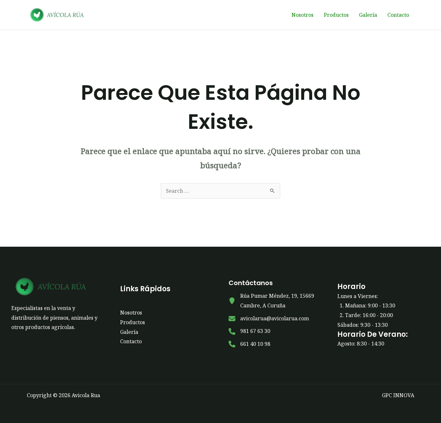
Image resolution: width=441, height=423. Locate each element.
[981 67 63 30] (249, 331)
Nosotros (302, 14)
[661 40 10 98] (249, 344)
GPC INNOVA (398, 395)
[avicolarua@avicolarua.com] (269, 319)
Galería (368, 14)
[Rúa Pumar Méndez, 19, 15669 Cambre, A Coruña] (275, 300)
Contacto (398, 14)
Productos (336, 14)
